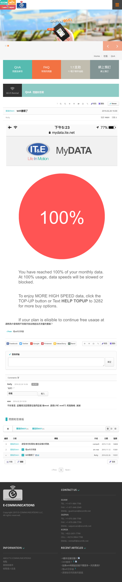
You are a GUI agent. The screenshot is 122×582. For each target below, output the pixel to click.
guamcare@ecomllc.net (79, 510)
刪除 (102, 103)
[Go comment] (78, 103)
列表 (10, 462)
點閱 (115, 438)
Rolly (8, 117)
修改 (94, 103)
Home (97, 56)
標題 (56, 438)
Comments (13, 377)
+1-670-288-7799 (73, 522)
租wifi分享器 (30, 449)
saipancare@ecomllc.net (79, 526)
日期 (106, 438)
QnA (113, 56)
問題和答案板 (16, 419)
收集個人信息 (9, 568)
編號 (6, 438)
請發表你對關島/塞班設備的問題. (35, 444)
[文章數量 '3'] (8, 429)
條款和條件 (8, 565)
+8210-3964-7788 (75, 537)
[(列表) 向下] (74, 103)
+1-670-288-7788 (73, 518)
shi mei (96, 449)
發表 (113, 462)
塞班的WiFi (38, 428)
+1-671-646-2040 (73, 507)
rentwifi (96, 444)
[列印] (83, 103)
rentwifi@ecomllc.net (78, 540)
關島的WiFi (22, 428)
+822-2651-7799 (73, 533)
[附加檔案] (87, 103)
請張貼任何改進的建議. (72, 572)
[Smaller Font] (65, 103)
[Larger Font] (60, 103)
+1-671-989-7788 (73, 503)
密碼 (10, 393)
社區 (106, 56)
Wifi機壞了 (22, 110)
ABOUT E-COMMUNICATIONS (17, 558)
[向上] (69, 103)
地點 (5, 561)
